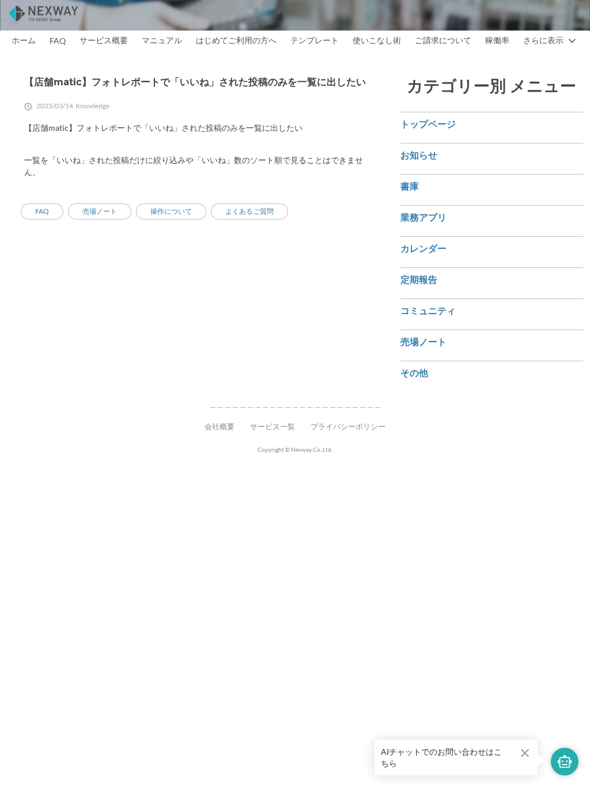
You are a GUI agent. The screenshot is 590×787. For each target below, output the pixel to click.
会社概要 (220, 426)
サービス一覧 (272, 426)
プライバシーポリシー (348, 426)
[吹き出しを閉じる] (525, 753)
